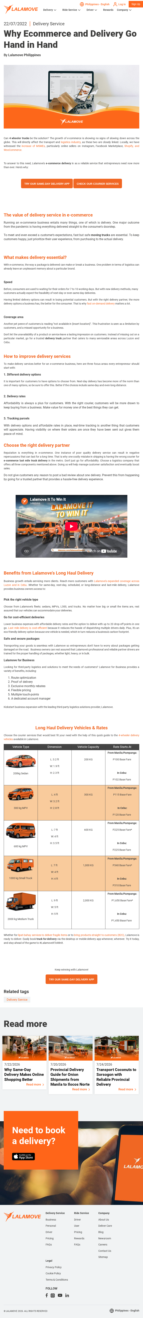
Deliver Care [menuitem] (105, 1225)
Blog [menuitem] (101, 1232)
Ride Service (69, 9)
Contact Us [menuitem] (104, 1250)
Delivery (48, 9)
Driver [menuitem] (49, 1232)
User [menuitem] (76, 1225)
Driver (90, 9)
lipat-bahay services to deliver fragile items (42, 935)
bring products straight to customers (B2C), (99, 935)
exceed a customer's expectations (50, 235)
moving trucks (100, 235)
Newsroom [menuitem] (104, 1238)
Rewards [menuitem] (79, 1238)
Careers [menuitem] (102, 1244)
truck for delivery (46, 938)
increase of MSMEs (33, 146)
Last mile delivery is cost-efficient (27, 627)
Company (122, 9)
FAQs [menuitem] (49, 1244)
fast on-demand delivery (101, 303)
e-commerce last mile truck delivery (26, 460)
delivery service (17, 999)
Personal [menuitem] (51, 1225)
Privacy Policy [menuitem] (54, 1267)
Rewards (108, 9)
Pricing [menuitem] (50, 1238)
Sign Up (135, 4)
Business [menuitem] (51, 1219)
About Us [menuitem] (103, 1219)
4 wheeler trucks (19, 138)
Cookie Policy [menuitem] (53, 1273)
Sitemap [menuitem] (103, 1257)
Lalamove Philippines (24, 55)
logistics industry (71, 142)
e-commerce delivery (58, 163)
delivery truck (53, 338)
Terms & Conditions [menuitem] (57, 1279)
